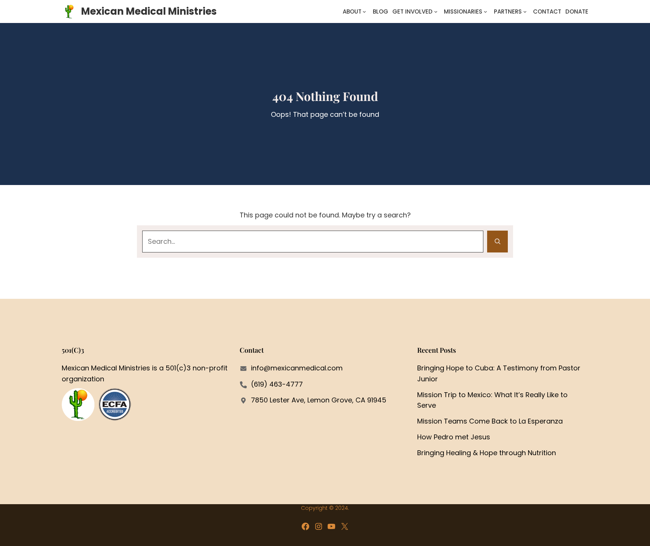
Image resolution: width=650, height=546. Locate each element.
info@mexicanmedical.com (297, 368)
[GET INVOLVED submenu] (435, 11)
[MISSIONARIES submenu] (485, 11)
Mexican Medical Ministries (149, 11)
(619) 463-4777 (277, 384)
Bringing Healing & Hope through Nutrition (486, 452)
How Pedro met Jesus (453, 437)
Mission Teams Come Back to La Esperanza (490, 421)
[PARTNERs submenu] (525, 11)
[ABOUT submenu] (364, 11)
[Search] (497, 241)
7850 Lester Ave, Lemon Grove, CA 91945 (318, 400)
